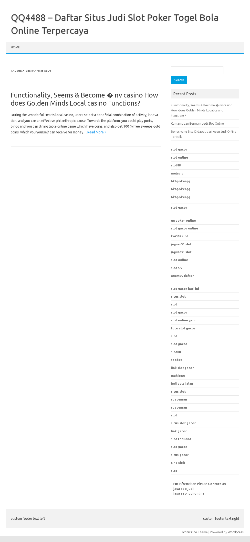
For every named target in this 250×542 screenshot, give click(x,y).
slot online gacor (184, 320)
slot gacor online (184, 228)
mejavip (177, 173)
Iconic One (189, 532)
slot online (179, 157)
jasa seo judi (183, 489)
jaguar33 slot (181, 244)
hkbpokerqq (180, 181)
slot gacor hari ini (185, 288)
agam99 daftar (182, 275)
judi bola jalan (182, 383)
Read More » (96, 132)
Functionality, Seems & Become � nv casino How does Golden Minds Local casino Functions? (201, 110)
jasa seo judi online (189, 493)
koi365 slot (179, 236)
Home (15, 47)
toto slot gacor (183, 328)
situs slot (178, 296)
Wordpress (236, 532)
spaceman (179, 407)
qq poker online (183, 220)
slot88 (176, 165)
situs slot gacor (183, 423)
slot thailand (181, 439)
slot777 (176, 268)
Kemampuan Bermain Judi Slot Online (197, 123)
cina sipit (178, 462)
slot (174, 304)
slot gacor (179, 149)
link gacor (179, 431)
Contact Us (217, 484)
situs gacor (180, 454)
